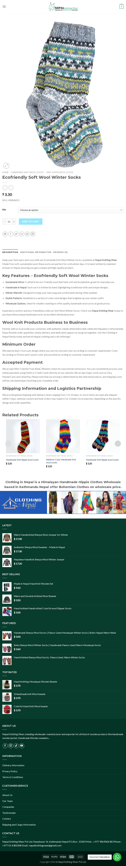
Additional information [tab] (35, 252)
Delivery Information (13, 765)
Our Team (7, 800)
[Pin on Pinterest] (27, 234)
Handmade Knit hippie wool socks (22, 459)
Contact (6, 818)
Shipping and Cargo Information (19, 824)
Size (4, 210)
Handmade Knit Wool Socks (27, 172)
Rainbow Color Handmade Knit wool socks (61, 461)
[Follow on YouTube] (21, 745)
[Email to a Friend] (21, 234)
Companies (8, 806)
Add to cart (30, 221)
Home (5, 172)
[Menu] (4, 6)
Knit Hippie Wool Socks (59, 172)
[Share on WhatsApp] (5, 234)
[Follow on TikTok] (16, 745)
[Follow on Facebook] (5, 745)
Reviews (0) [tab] (60, 252)
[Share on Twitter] (16, 234)
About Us (7, 795)
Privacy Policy (9, 771)
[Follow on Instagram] (10, 745)
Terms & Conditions (12, 777)
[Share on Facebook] (10, 234)
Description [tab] (10, 252)
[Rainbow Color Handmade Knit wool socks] (63, 436)
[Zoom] (6, 166)
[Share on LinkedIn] (32, 234)
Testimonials (9, 812)
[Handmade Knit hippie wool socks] (23, 436)
